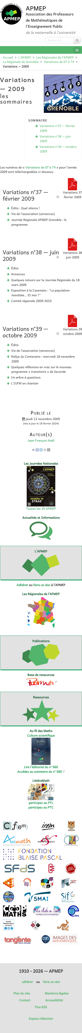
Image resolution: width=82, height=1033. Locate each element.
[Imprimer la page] (44, 449)
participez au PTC (41, 807)
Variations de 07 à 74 (59, 61)
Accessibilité (54, 1000)
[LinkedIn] (41, 449)
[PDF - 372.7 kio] (72, 183)
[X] (48, 449)
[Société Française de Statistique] (20, 868)
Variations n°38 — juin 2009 (55, 138)
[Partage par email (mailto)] (33, 449)
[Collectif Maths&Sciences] (70, 868)
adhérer (27, 981)
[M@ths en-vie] (8, 896)
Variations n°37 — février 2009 (57, 128)
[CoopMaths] (14, 911)
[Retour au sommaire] (57, 196)
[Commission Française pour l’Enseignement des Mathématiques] (15, 826)
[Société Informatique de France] (68, 896)
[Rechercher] (77, 40)
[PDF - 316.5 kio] (72, 320)
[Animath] (17, 840)
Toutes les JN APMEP (41, 508)
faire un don (41, 584)
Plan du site (22, 993)
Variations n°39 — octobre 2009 (58, 149)
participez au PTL (41, 802)
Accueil (8, 57)
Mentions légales (56, 993)
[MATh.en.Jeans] (69, 882)
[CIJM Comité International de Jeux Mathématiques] (8, 882)
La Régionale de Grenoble (21, 61)
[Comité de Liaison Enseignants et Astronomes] (73, 911)
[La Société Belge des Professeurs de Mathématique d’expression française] (35, 925)
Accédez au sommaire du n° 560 (39, 771)
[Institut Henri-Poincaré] (27, 882)
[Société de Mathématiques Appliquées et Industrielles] (37, 896)
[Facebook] (37, 449)
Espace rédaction (41, 1018)
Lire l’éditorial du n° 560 (41, 766)
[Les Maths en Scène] (47, 911)
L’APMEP (24, 57)
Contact (25, 1000)
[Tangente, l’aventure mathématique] (17, 939)
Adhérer (22, 584)
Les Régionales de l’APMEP (55, 57)
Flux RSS (41, 1007)
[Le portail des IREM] (48, 826)
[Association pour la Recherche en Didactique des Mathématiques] (71, 826)
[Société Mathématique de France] (8, 925)
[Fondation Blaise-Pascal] (32, 854)
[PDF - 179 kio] (72, 244)
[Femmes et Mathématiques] (47, 840)
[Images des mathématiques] (58, 939)
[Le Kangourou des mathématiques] (63, 925)
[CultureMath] (51, 868)
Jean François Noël (41, 440)
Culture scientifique (41, 735)
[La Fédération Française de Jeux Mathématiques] (47, 882)
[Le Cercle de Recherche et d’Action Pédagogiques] (71, 840)
